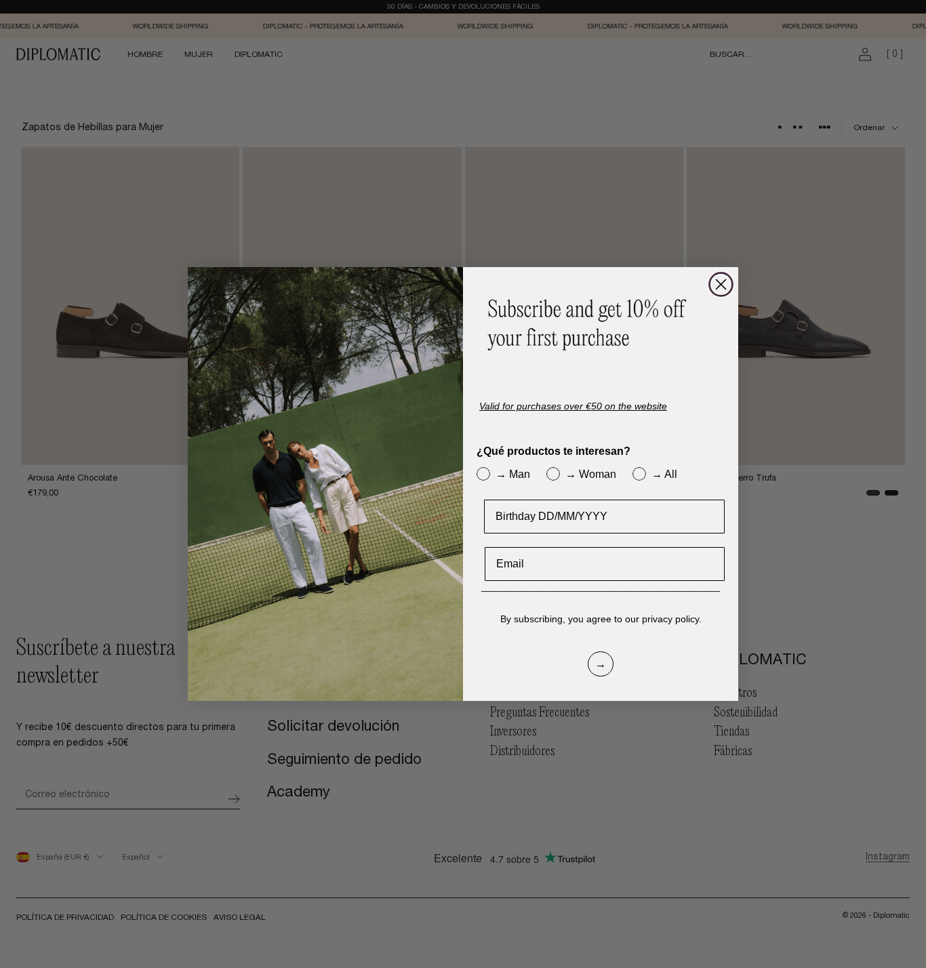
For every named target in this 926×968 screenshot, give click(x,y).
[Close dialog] (721, 284)
